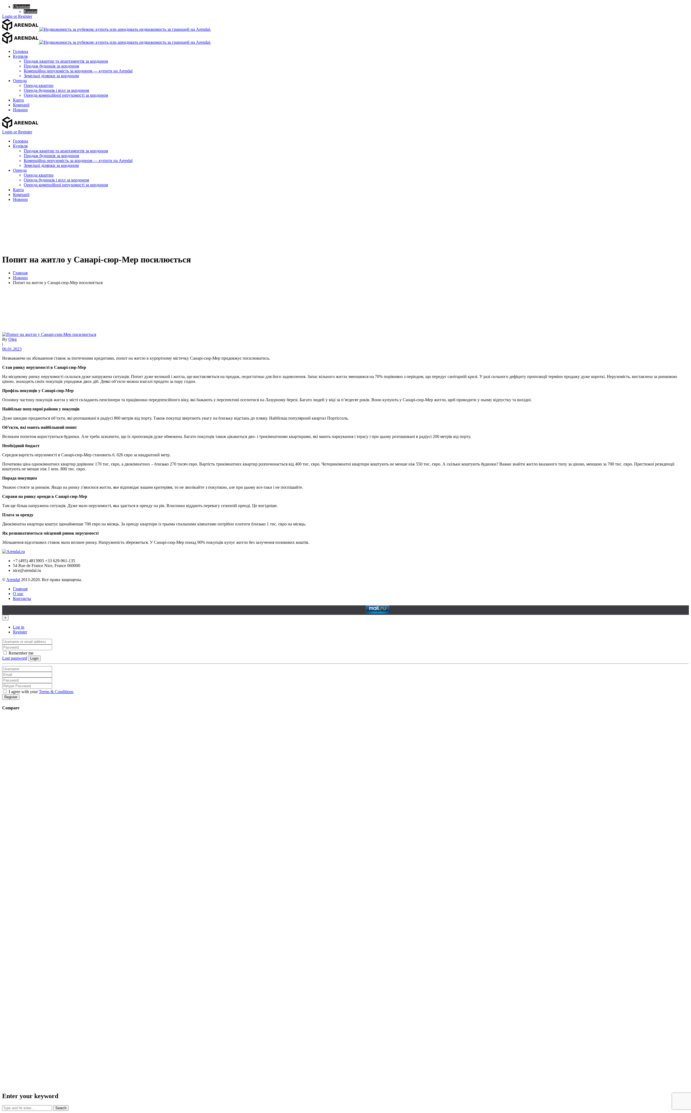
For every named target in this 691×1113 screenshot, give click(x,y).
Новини (20, 277)
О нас (18, 593)
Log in (18, 627)
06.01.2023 (12, 349)
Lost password (14, 658)
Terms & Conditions (56, 691)
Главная (20, 273)
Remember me (20, 653)
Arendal (13, 579)
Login (34, 658)
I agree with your (40, 691)
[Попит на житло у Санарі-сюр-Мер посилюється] (49, 334)
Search (60, 1108)
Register (20, 632)
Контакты (22, 598)
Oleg (12, 339)
